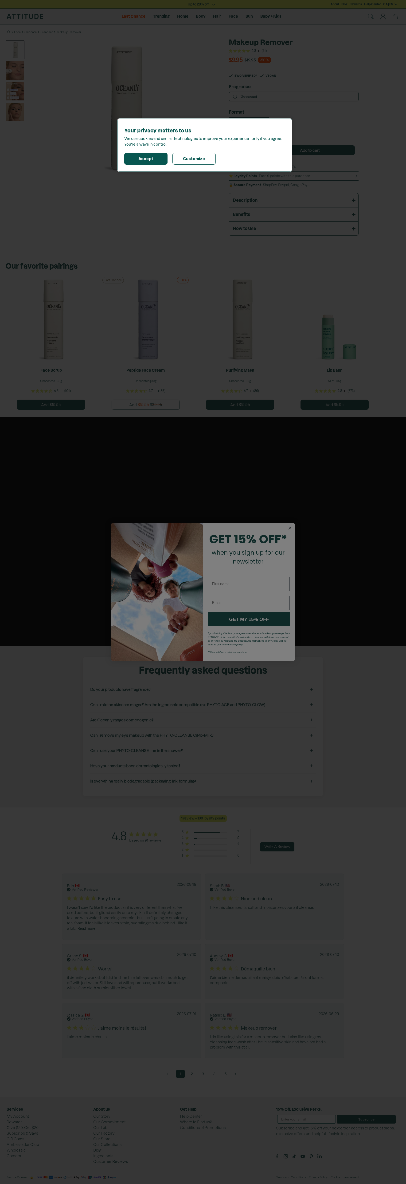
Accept (145, 159)
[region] (204, 145)
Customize (194, 159)
